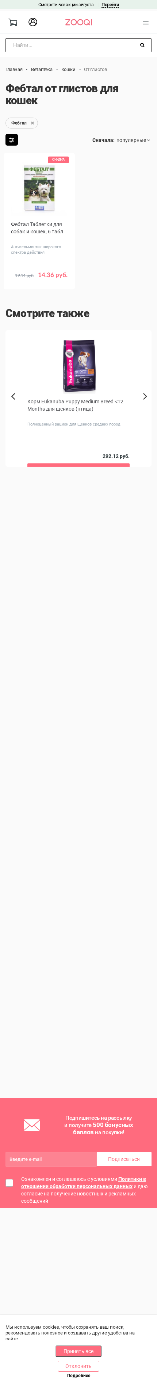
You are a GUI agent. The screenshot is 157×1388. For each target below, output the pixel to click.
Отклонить (78, 1366)
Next (147, 404)
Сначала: (103, 140)
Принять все (78, 1351)
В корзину (39, 280)
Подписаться (124, 1159)
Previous (13, 408)
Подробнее (78, 1375)
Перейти (110, 4)
